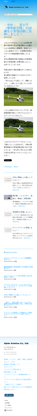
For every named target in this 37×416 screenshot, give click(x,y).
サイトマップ (8, 407)
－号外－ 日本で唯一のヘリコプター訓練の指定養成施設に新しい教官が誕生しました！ (18, 304)
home (6, 400)
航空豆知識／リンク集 (10, 372)
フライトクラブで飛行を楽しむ (12, 369)
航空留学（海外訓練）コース (12, 364)
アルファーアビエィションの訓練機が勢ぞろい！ (18, 258)
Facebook (9, 410)
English (6, 1)
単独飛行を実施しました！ (22, 212)
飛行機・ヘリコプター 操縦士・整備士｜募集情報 (18, 359)
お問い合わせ (9, 395)
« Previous (8, 167)
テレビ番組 (8, 405)
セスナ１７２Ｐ (8, 367)
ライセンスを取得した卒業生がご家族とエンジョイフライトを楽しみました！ (18, 314)
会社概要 (7, 403)
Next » (16, 167)
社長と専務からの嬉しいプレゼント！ (18, 295)
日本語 (13, 1)
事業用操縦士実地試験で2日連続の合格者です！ (18, 267)
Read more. (16, 190)
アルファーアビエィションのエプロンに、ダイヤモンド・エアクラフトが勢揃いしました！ (18, 286)
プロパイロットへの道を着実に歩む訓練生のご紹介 (18, 276)
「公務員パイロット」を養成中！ (13, 384)
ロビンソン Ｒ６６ (9, 362)
